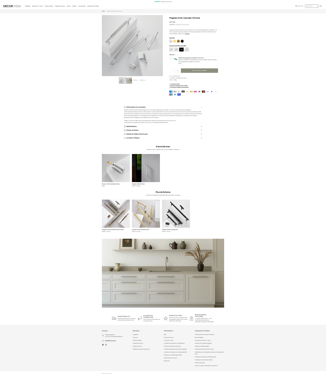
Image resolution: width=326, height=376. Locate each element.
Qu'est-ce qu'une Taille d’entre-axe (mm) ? (206, 365)
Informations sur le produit (136, 107)
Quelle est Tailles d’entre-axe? (137, 134)
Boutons (135, 337)
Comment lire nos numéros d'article (204, 334)
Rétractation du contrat (170, 358)
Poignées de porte (138, 343)
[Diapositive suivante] (222, 170)
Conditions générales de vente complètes (175, 349)
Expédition (172, 24)
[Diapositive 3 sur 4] (136, 80)
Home (103, 11)
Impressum (167, 361)
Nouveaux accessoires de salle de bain (205, 357)
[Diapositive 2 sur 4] (129, 80)
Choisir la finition (132, 130)
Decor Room (109, 373)
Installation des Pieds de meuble (203, 360)
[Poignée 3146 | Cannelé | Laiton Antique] (178, 41)
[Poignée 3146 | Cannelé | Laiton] (174, 41)
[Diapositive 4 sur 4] (142, 80)
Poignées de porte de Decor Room (204, 349)
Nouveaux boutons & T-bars (202, 340)
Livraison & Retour (133, 138)
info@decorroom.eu (110, 340)
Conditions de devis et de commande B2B (175, 352)
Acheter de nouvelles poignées (203, 343)
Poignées (135, 334)
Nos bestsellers (199, 337)
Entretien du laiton (200, 362)
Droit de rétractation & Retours (172, 346)
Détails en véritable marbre (202, 346)
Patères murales (137, 340)
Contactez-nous (168, 340)
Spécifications (131, 126)
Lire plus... (187, 33)
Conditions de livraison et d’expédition (174, 343)
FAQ (165, 334)
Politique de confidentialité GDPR (173, 355)
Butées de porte (137, 346)
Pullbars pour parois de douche (141, 349)
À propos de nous (169, 337)
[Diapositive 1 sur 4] (122, 80)
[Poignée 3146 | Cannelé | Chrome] (170, 41)
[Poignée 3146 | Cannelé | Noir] (182, 41)
